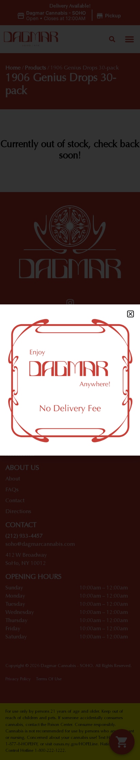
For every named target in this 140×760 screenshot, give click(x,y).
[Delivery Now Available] (70, 380)
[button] (130, 314)
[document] (70, 380)
